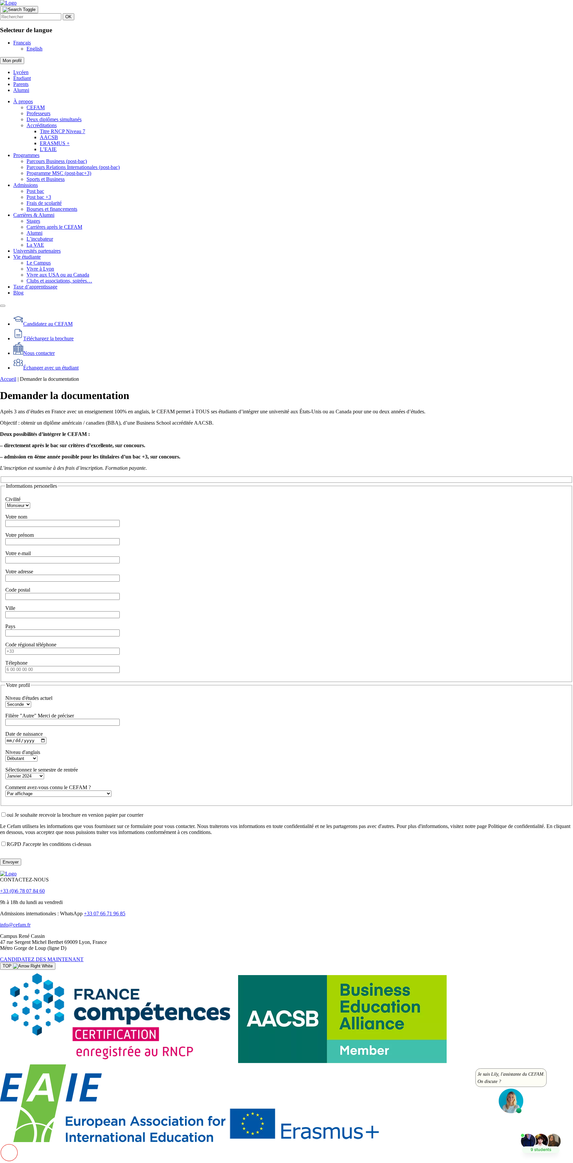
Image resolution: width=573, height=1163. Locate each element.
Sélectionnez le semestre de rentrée (41, 770)
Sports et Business (46, 179)
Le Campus (39, 263)
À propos (23, 101)
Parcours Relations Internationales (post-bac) (73, 167)
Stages (33, 221)
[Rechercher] (19, 9)
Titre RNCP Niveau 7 (62, 131)
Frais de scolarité (44, 203)
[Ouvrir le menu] (2, 306)
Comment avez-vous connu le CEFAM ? (48, 787)
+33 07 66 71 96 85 (104, 913)
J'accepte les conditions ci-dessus (49, 844)
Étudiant (22, 78)
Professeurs (38, 113)
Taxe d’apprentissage (35, 287)
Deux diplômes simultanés (54, 119)
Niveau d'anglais (22, 752)
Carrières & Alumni (33, 215)
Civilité (13, 499)
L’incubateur (40, 239)
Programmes (26, 155)
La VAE (35, 245)
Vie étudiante (27, 257)
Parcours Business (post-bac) (57, 161)
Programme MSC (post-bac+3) (59, 173)
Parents (21, 84)
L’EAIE (48, 149)
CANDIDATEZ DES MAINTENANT (42, 959)
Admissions (25, 185)
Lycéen (21, 72)
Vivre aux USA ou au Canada (58, 275)
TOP (8, 965)
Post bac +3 (39, 197)
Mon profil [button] (12, 60)
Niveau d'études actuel (28, 698)
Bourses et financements (52, 209)
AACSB (49, 137)
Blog (18, 292)
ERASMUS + (55, 143)
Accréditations (42, 125)
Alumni (21, 90)
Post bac (35, 191)
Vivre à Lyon (40, 269)
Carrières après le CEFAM (54, 227)
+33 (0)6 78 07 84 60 (22, 891)
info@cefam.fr (15, 925)
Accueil (8, 379)
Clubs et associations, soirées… (59, 281)
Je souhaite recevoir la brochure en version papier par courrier (75, 815)
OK (68, 16)
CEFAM (36, 107)
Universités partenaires (37, 251)
